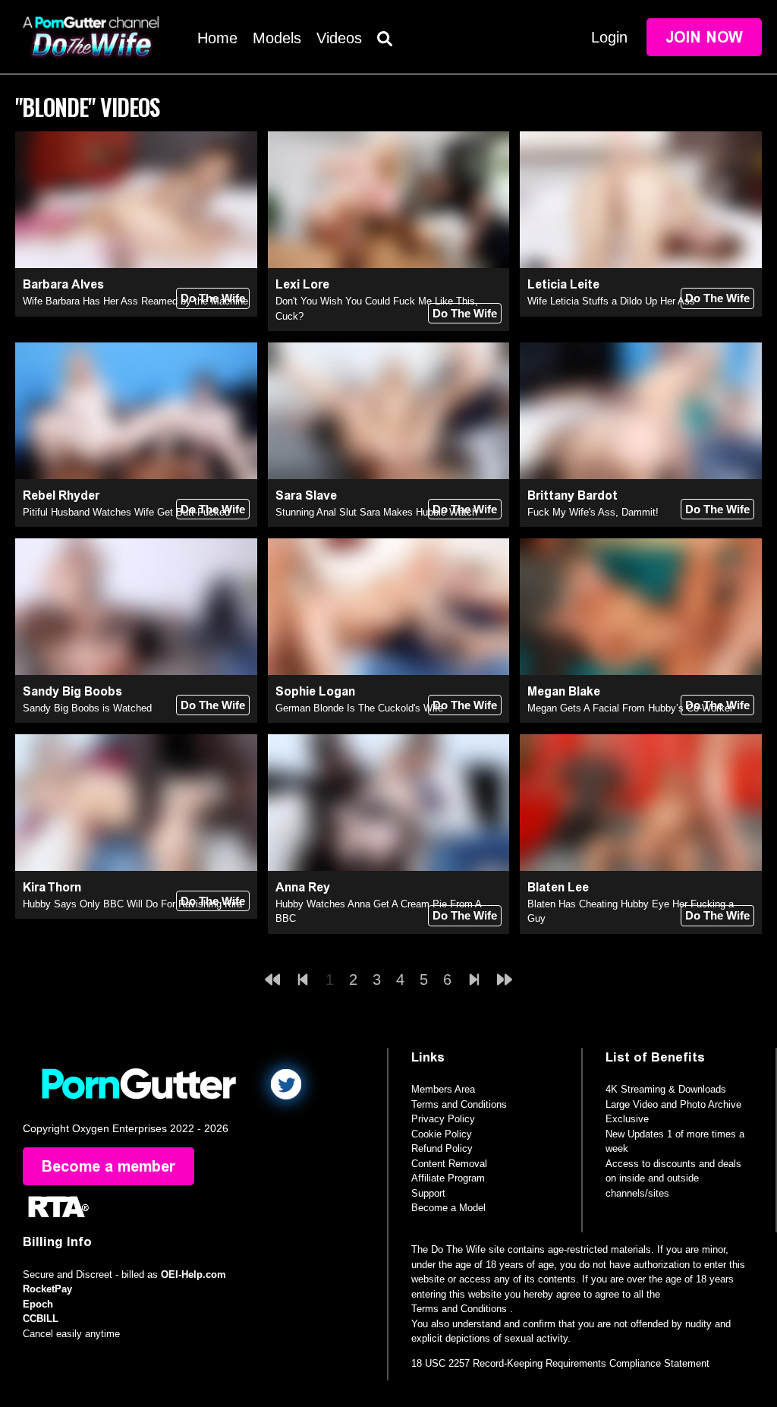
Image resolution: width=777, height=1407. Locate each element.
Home (217, 38)
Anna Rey (302, 887)
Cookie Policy (441, 1134)
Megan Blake (563, 691)
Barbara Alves (63, 284)
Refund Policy (442, 1148)
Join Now (704, 37)
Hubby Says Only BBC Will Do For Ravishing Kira (132, 904)
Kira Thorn (52, 887)
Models (277, 38)
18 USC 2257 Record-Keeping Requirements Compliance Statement (560, 1363)
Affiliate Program (448, 1178)
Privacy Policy (443, 1119)
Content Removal (449, 1163)
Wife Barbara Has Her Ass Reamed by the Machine (135, 301)
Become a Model (448, 1207)
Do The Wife (213, 298)
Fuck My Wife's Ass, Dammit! (593, 512)
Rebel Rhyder (61, 495)
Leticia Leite (563, 284)
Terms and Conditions (459, 1104)
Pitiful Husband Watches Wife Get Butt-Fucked (126, 512)
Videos (339, 38)
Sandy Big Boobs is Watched (87, 708)
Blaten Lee (558, 887)
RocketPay (47, 1289)
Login (609, 37)
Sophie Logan (315, 691)
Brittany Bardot (572, 495)
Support (428, 1193)
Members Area (443, 1089)
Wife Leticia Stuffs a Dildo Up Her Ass (611, 301)
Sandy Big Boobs (72, 691)
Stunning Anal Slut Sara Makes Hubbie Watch (376, 512)
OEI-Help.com (193, 1274)
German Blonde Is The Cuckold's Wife (359, 708)
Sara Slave (306, 495)
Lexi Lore (302, 284)
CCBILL (40, 1318)
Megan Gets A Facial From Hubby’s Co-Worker (630, 708)
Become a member (108, 1166)
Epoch (38, 1304)
